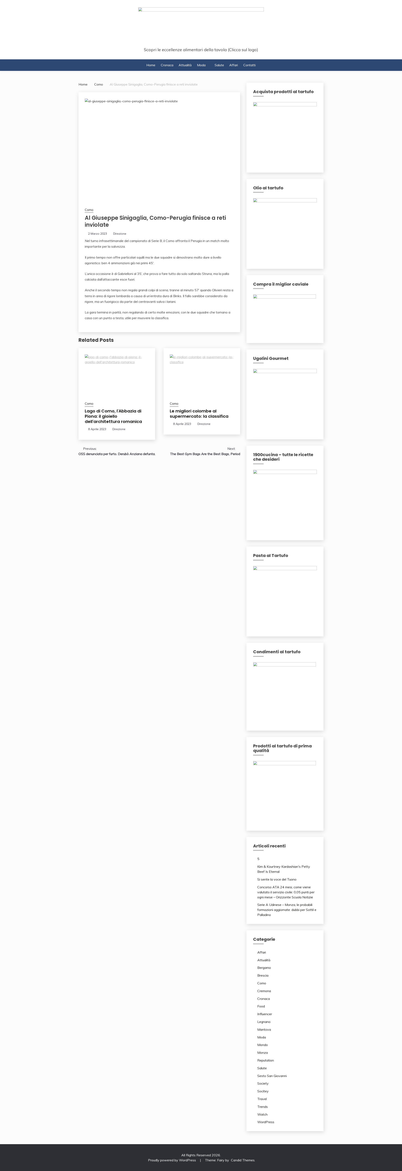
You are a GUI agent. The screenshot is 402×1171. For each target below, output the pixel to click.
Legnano (264, 1022)
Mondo (262, 1045)
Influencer (264, 1014)
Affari (233, 65)
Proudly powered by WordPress (172, 1160)
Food (261, 1006)
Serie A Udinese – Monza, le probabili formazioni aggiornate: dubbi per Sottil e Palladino (286, 910)
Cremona (264, 991)
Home (150, 65)
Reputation (265, 1060)
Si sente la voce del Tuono (276, 879)
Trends (262, 1107)
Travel (262, 1099)
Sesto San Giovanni (272, 1076)
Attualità (185, 65)
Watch (262, 1114)
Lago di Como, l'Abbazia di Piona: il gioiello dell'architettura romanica (113, 416)
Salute (219, 65)
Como (89, 210)
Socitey (263, 1091)
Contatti (249, 65)
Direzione (119, 234)
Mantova (264, 1029)
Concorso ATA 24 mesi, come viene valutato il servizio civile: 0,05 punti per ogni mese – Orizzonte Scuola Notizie (285, 892)
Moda (201, 65)
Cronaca (167, 65)
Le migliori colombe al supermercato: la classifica (199, 413)
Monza (262, 1052)
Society (263, 1083)
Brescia (262, 975)
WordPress (265, 1122)
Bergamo (264, 967)
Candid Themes (243, 1160)
